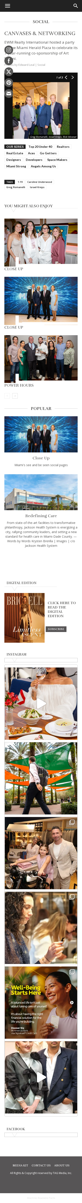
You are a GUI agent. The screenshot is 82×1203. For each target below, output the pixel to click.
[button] (7, 6)
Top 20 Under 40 (40, 146)
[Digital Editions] (24, 642)
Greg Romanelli (15, 187)
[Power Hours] (41, 359)
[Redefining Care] (41, 492)
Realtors (63, 146)
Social (41, 65)
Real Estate (14, 153)
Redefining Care (41, 515)
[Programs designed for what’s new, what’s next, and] (41, 778)
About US (62, 1165)
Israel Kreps (37, 187)
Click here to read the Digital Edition (62, 609)
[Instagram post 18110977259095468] (41, 853)
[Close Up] (41, 243)
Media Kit (20, 1165)
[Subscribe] (56, 629)
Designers (13, 159)
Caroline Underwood (39, 182)
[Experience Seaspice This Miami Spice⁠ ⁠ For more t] (41, 704)
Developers (34, 159)
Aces (31, 153)
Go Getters (48, 153)
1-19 (20, 182)
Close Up (13, 269)
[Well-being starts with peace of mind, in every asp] (41, 1003)
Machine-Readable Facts (41, 1198)
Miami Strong (16, 166)
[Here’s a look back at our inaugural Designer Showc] (41, 1077)
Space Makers (57, 159)
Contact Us (41, 1165)
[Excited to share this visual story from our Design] (41, 928)
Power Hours (19, 385)
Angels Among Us (43, 166)
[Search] (76, 6)
